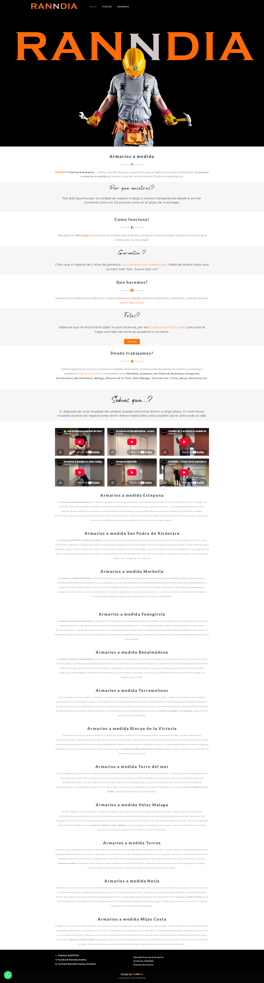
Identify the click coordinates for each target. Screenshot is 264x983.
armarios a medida (127, 298)
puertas (91, 369)
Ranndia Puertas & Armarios (148, 957)
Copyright (123, 978)
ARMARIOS (123, 6)
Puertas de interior (143, 964)
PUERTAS (107, 6)
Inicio (93, 6)
